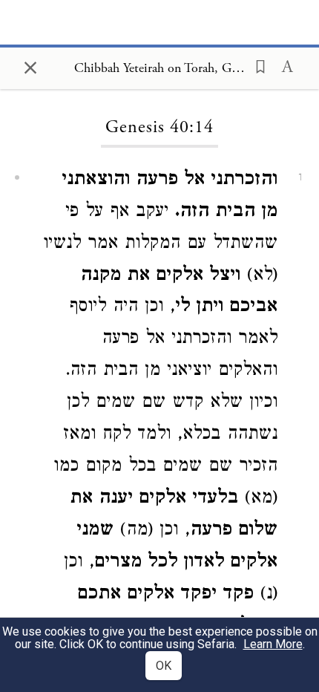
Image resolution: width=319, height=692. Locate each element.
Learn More (273, 644)
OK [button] (163, 666)
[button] (256, 65)
